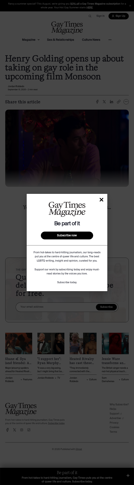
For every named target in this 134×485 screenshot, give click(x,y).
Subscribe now (67, 235)
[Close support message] (101, 199)
